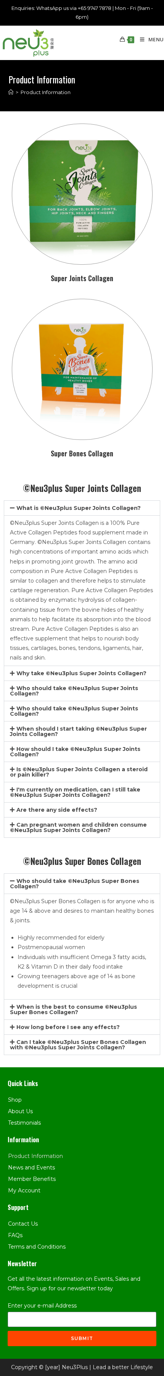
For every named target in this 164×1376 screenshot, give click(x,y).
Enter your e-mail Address (42, 1305)
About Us (20, 1111)
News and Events (31, 1167)
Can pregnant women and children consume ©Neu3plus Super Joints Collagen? (78, 827)
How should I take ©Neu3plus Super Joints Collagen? (75, 752)
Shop (15, 1099)
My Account (24, 1190)
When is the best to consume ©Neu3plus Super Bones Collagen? (73, 1009)
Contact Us (23, 1223)
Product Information (35, 1156)
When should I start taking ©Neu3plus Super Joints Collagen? (78, 731)
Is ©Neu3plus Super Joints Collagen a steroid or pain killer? (79, 772)
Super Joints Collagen (82, 278)
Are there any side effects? (56, 809)
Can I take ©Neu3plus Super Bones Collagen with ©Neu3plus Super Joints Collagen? (78, 1045)
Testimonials (24, 1122)
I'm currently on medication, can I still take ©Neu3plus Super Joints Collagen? (75, 792)
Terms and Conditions (37, 1246)
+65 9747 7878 (94, 8)
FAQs (15, 1235)
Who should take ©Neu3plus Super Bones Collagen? (74, 884)
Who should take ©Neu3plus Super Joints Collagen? (74, 691)
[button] (82, 508)
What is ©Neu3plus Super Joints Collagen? (78, 508)
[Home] (10, 92)
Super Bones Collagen (82, 453)
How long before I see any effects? (68, 1027)
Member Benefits (32, 1179)
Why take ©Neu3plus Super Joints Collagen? (81, 673)
